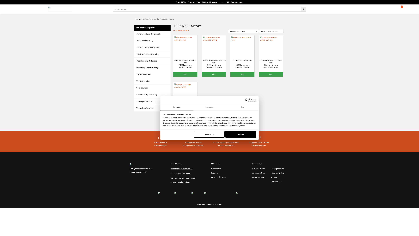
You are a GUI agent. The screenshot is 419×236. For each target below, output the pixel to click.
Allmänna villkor (258, 168)
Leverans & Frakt (258, 173)
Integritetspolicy (277, 173)
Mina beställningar (218, 177)
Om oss (274, 177)
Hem (138, 19)
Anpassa (208, 134)
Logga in (214, 173)
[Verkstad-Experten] (60, 7)
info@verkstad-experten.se (181, 168)
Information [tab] (209, 107)
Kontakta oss (276, 181)
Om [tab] (242, 107)
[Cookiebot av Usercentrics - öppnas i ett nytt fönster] (246, 100)
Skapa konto (216, 168)
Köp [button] (185, 74)
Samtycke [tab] (177, 107)
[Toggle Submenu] (167, 34)
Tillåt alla (240, 134)
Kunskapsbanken (277, 168)
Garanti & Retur (258, 177)
